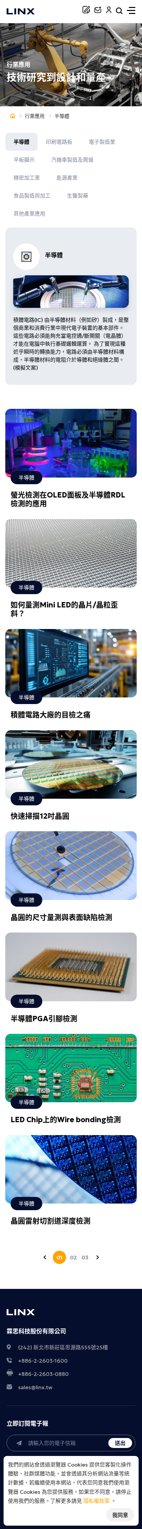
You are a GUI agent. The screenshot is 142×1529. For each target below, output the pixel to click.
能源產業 (67, 177)
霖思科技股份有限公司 (36, 1331)
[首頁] (12, 116)
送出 (120, 1443)
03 (85, 1257)
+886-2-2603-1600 (43, 1360)
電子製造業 (102, 141)
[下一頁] (97, 1257)
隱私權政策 (96, 1500)
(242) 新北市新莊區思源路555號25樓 (63, 1347)
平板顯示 (24, 159)
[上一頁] (44, 1257)
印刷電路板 (59, 141)
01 (59, 1257)
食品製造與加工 (32, 195)
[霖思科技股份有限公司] (21, 12)
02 (73, 1257)
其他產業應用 (29, 213)
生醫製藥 (77, 195)
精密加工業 (27, 177)
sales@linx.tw (35, 1387)
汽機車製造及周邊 (72, 159)
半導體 (21, 141)
